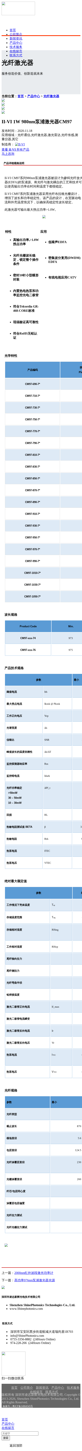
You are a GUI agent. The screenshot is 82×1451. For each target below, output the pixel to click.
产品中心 (16, 42)
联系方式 (16, 55)
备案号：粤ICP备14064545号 (17, 1406)
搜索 (5, 1437)
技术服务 (16, 47)
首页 (13, 30)
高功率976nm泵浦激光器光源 (34, 1280)
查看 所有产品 (15, 149)
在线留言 (16, 51)
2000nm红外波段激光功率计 (33, 1273)
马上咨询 (8, 153)
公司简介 (16, 34)
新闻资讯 (16, 38)
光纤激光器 (51, 96)
